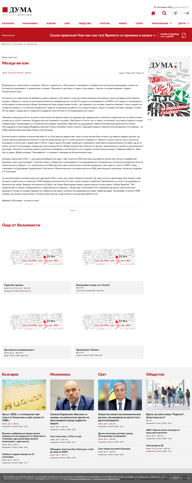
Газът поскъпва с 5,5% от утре (66, 436)
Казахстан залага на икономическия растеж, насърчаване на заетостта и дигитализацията (119, 417)
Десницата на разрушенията (19, 350)
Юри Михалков (16, 288)
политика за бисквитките (80, 479)
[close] (188, 478)
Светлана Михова (16, 73)
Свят (102, 374)
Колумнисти (18, 44)
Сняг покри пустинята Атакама (114, 449)
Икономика (60, 374)
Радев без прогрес (14, 285)
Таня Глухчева (157, 448)
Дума (12, 353)
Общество (155, 374)
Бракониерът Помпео (87, 350)
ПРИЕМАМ (175, 478)
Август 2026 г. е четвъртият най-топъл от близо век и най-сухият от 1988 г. (23, 417)
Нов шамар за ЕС (155, 445)
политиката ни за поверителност (106, 479)
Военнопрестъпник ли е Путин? (93, 285)
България (10, 374)
